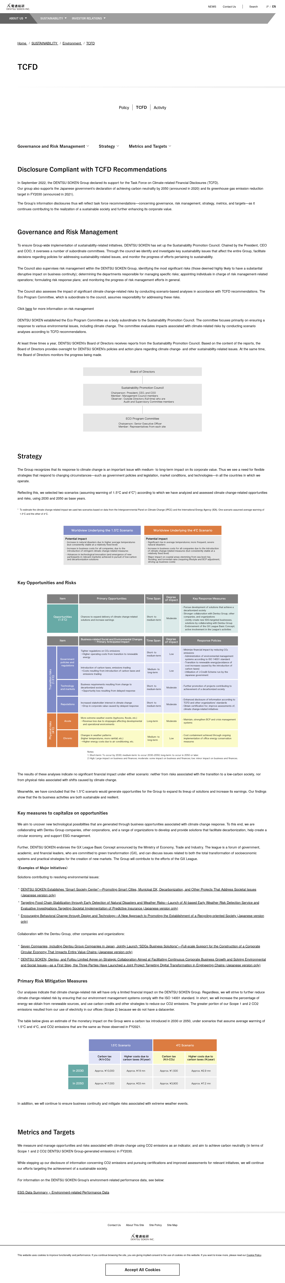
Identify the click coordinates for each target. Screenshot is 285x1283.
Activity (160, 107)
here (28, 308)
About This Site (135, 1225)
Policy (124, 107)
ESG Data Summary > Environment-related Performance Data (63, 1192)
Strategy (107, 146)
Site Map (172, 1225)
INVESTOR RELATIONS (87, 18)
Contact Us (229, 6)
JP (267, 6)
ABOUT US (16, 18)
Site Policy (155, 1225)
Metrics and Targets (148, 146)
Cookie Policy (254, 1255)
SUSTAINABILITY (51, 18)
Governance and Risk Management (51, 146)
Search (253, 6)
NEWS (212, 6)
